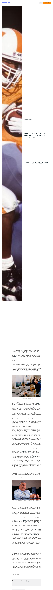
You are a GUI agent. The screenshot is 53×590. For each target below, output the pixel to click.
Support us (34, 2)
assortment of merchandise (22, 448)
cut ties (13, 513)
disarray (38, 403)
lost (26, 405)
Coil (35, 582)
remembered (21, 357)
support (40, 542)
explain (15, 356)
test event (26, 528)
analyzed (32, 357)
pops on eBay (32, 448)
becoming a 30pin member (28, 581)
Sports (30, 119)
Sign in (41, 2)
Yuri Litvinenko (31, 137)
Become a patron (47, 2)
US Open (37, 529)
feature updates (26, 541)
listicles (31, 477)
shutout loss (29, 504)
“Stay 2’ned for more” (26, 451)
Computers (26, 119)
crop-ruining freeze (32, 407)
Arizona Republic (26, 520)
